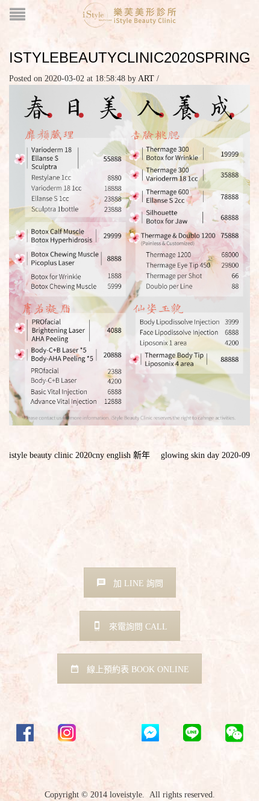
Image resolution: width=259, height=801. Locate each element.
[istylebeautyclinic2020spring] (129, 254)
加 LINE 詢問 (138, 583)
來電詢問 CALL (138, 626)
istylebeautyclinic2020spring (130, 57)
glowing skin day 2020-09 (205, 455)
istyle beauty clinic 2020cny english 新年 (79, 455)
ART (146, 78)
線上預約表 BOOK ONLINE (138, 669)
